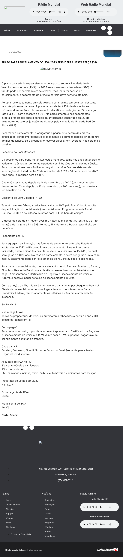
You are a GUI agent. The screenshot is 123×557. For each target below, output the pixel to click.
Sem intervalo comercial (96, 20)
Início (7, 30)
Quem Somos (22, 30)
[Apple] (109, 32)
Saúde (48, 531)
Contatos (91, 30)
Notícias (38, 30)
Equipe (52, 30)
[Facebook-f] (103, 28)
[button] (112, 52)
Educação (49, 504)
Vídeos (64, 30)
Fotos (77, 30)
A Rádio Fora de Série (49, 20)
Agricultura (50, 500)
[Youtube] (109, 28)
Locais (48, 513)
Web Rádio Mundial (96, 4)
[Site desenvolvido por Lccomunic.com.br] (107, 550)
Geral (47, 509)
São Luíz (49, 527)
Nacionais (49, 518)
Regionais (49, 522)
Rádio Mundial (49, 4)
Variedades (50, 536)
